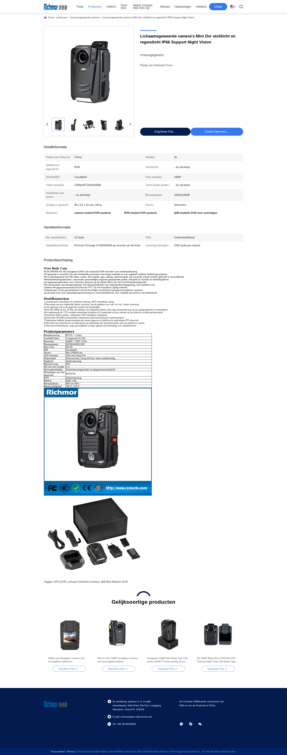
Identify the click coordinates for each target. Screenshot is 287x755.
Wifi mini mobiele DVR (114, 581)
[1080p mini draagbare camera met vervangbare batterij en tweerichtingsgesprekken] (69, 633)
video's (111, 6)
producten (61, 17)
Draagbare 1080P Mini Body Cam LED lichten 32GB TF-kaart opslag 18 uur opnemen (167, 660)
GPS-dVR (60, 581)
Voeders (201, 6)
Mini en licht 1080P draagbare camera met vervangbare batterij (117, 660)
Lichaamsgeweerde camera (84, 17)
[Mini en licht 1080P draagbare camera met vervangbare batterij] (118, 633)
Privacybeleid (58, 751)
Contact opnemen (215, 131)
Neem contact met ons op (142, 6)
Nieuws (165, 6)
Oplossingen (183, 6)
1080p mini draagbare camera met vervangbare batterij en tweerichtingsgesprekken (66, 660)
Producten (95, 6)
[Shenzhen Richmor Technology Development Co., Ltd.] (55, 6)
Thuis (79, 6)
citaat (218, 6)
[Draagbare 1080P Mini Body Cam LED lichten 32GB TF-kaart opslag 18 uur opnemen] (168, 633)
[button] (52, 639)
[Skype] (193, 724)
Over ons (124, 6)
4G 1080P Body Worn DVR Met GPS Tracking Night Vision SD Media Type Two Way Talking (216, 660)
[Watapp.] (183, 724)
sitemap (71, 751)
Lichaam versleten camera (84, 581)
